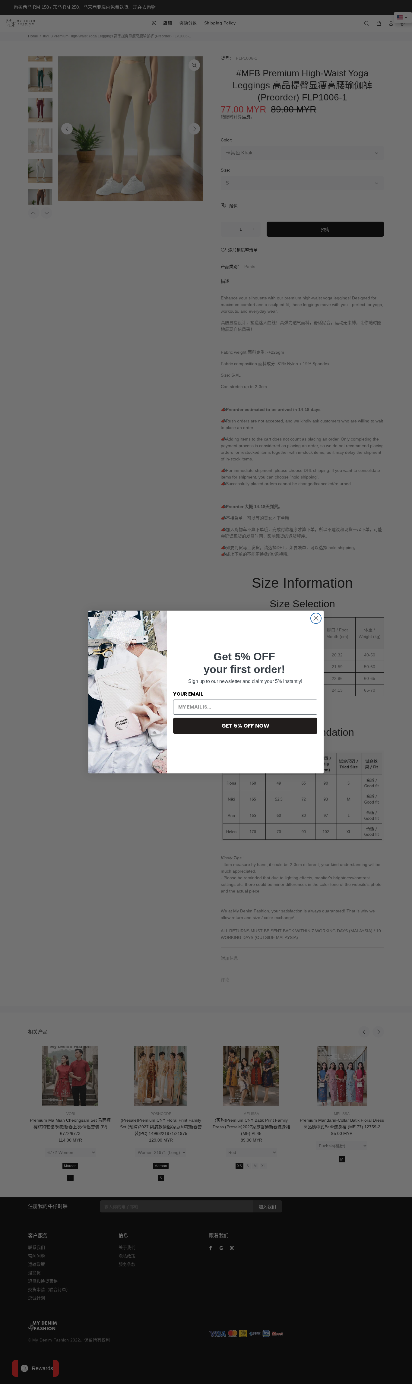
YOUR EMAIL (188, 693)
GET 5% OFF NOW (245, 725)
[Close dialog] (316, 618)
